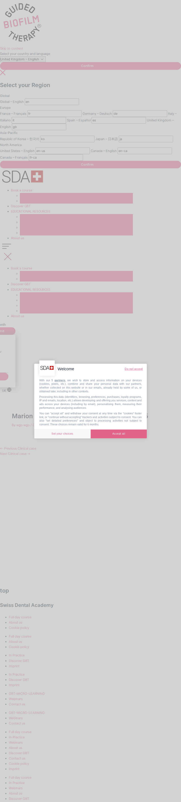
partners (60, 380)
